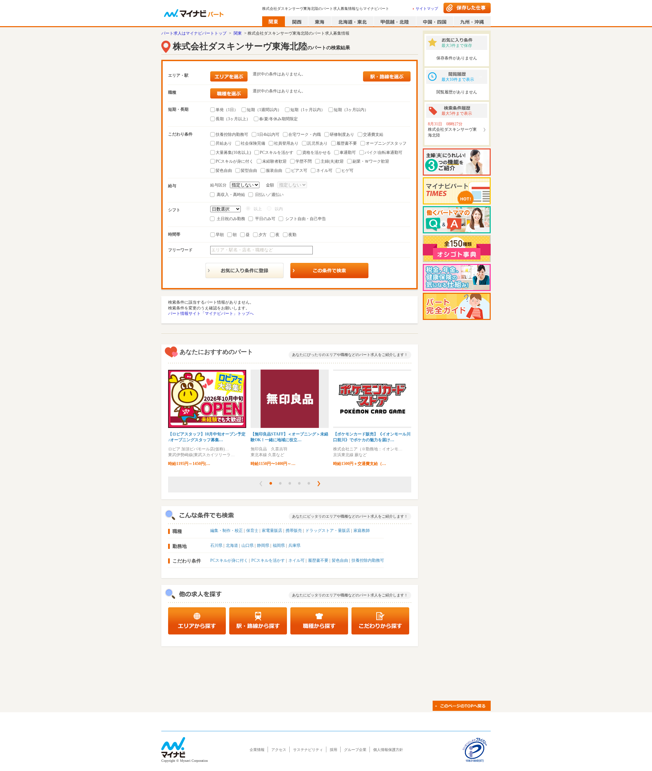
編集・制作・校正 (226, 530)
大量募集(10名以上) (233, 152)
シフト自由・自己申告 (305, 218)
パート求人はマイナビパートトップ (194, 33)
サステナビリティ (308, 750)
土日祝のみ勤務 (231, 218)
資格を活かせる (316, 152)
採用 (333, 750)
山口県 (247, 545)
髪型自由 (249, 170)
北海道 (232, 545)
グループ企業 (355, 750)
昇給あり (224, 143)
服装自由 (274, 170)
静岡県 (263, 545)
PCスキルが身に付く (234, 161)
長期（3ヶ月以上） (233, 118)
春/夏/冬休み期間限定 (278, 118)
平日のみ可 (265, 218)
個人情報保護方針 (388, 750)
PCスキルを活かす (276, 152)
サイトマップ (427, 8)
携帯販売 (294, 530)
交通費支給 (373, 134)
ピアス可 (299, 170)
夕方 (262, 234)
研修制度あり (342, 134)
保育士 (252, 530)
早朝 (220, 234)
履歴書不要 (347, 143)
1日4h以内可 (268, 134)
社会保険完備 (253, 143)
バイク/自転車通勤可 (383, 152)
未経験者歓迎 (274, 161)
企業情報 (257, 750)
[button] (260, 484)
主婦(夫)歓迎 (332, 161)
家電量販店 (272, 530)
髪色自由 (224, 170)
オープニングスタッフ (386, 143)
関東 (238, 33)
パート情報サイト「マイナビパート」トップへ (211, 313)
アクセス (278, 750)
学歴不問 (303, 161)
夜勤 (292, 234)
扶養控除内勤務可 (232, 134)
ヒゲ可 (347, 170)
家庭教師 (362, 530)
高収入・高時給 (231, 194)
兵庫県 (294, 545)
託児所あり (317, 143)
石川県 (216, 545)
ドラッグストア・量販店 (327, 530)
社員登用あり (286, 143)
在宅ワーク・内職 (304, 134)
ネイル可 (324, 170)
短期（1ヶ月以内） (307, 109)
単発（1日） (227, 109)
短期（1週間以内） (264, 109)
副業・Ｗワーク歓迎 (370, 161)
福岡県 (279, 545)
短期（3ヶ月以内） (351, 109)
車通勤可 (348, 152)
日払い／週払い (269, 194)
